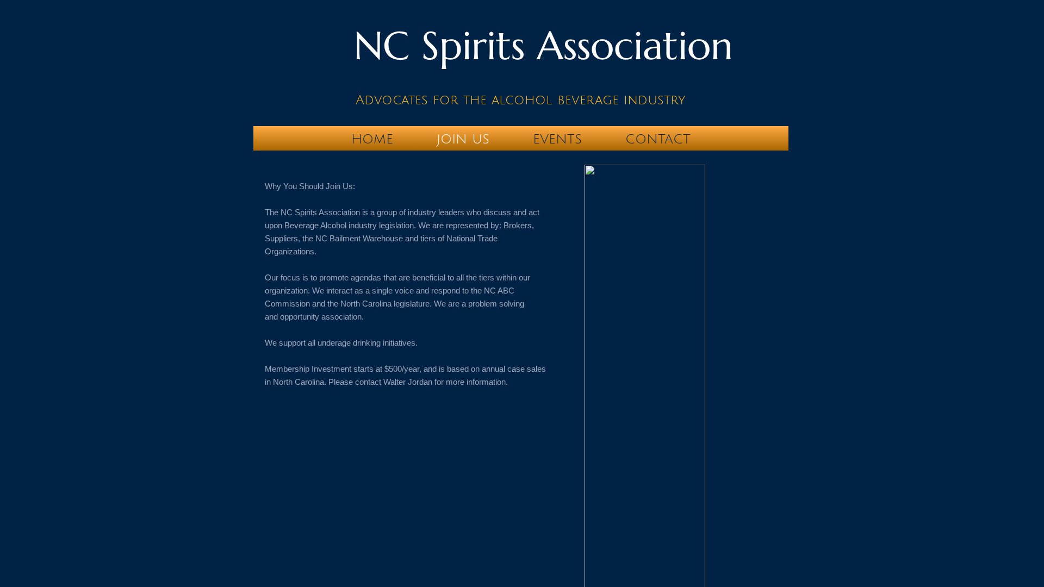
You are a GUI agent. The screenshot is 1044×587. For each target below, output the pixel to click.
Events (557, 139)
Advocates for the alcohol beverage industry (520, 100)
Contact (658, 139)
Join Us (463, 139)
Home (372, 139)
